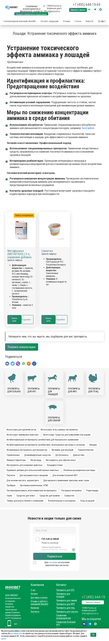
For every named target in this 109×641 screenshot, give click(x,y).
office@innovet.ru (51, 11)
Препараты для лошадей (63, 595)
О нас (33, 590)
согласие (53, 562)
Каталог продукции (49, 21)
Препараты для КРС (65, 590)
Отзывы (66, 21)
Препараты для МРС (65, 604)
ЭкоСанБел (88, 128)
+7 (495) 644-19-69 (86, 4)
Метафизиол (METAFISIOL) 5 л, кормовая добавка (19, 254)
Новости (89, 21)
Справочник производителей (63, 617)
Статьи (78, 21)
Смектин (47, 251)
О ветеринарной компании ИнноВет (19, 21)
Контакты (35, 611)
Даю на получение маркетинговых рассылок (57, 564)
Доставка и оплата (39, 597)
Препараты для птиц (65, 607)
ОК (93, 635)
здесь (3, 638)
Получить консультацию (22, 347)
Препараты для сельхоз (67, 611)
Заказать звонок (78, 10)
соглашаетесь (16, 633)
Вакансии (35, 607)
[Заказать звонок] (9, 623)
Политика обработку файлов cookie (12, 615)
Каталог (34, 593)
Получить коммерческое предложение (31, 14)
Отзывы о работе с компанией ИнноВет (39, 602)
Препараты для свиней (66, 600)
